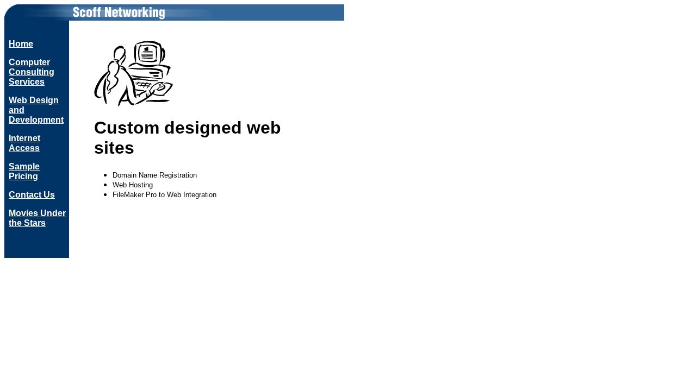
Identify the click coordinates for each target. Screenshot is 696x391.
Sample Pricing (24, 171)
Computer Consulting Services (31, 72)
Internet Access (24, 143)
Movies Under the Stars (37, 218)
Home (21, 43)
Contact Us (32, 194)
